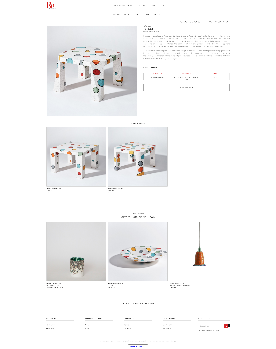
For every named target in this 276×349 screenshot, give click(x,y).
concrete (176, 77)
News (87, 325)
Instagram (127, 328)
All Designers (50, 325)
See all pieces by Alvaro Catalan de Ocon (138, 303)
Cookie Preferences (171, 341)
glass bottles (183, 77)
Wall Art (127, 14)
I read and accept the (209, 330)
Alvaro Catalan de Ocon (151, 31)
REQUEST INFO (186, 88)
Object (136, 14)
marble (190, 77)
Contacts (127, 325)
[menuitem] (119, 5)
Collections (50, 328)
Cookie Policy (167, 325)
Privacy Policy (167, 328)
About (87, 328)
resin (186, 79)
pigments (196, 77)
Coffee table (147, 26)
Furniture (116, 14)
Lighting (146, 14)
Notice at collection (138, 346)
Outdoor (156, 14)
